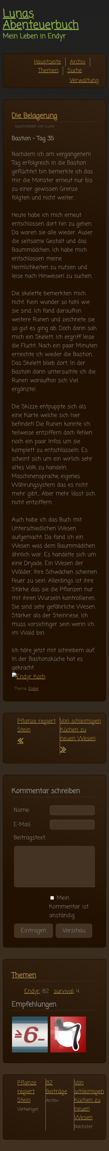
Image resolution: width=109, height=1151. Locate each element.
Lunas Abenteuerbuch (41, 20)
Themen (48, 70)
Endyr (34, 689)
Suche (74, 70)
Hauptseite (47, 62)
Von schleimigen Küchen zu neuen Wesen (80, 736)
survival (64, 991)
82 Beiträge (56, 1087)
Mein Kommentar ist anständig (69, 907)
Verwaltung (84, 80)
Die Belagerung (34, 116)
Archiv (78, 62)
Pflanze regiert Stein (26, 1092)
